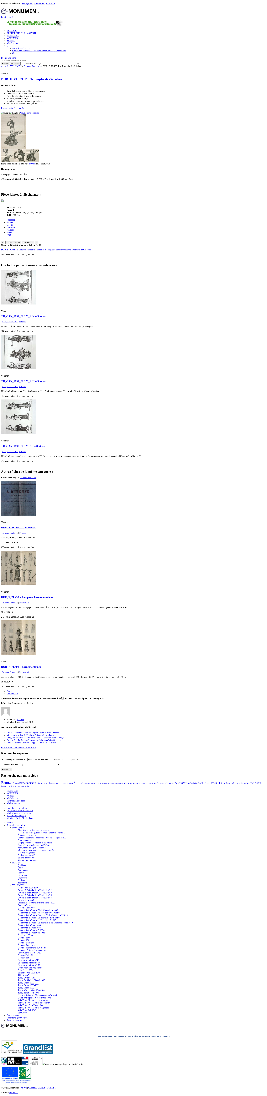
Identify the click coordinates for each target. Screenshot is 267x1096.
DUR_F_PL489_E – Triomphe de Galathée (31, 79)
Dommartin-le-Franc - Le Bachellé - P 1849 (37, 920)
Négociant (22, 875)
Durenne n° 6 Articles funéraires (32, 950)
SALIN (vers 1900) (206, 783)
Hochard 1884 (24, 958)
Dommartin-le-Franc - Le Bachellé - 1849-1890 (39, 918)
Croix (37, 783)
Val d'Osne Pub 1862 (27, 1010)
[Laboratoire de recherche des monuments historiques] (35, 1064)
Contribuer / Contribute (17, 808)
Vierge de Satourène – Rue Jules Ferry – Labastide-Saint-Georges (35, 738)
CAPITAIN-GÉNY (26, 783)
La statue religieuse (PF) (28, 960)
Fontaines (53, 783)
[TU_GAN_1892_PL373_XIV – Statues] (18, 304)
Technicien (22, 883)
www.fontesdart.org (21, 48)
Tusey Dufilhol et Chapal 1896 (31, 980)
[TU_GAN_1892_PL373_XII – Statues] (18, 433)
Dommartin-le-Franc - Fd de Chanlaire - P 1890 (39, 913)
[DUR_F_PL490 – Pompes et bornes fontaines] (18, 584)
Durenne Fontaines (32, 66)
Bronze (6, 782)
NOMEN (11, 40)
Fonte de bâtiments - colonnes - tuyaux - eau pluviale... (42, 838)
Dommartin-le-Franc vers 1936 (31, 933)
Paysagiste (22, 878)
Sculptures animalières (27, 855)
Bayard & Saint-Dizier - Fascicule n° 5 (35, 898)
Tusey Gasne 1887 (26, 983)
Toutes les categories (16, 825)
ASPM (24, 1088)
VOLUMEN (12, 38)
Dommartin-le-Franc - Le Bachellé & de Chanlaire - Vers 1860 (45, 923)
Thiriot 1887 (23, 975)
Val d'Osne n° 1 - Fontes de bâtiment (34, 1003)
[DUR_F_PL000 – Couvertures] (18, 515)
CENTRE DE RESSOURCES (42, 1088)
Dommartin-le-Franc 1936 (29, 928)
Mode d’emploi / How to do (19, 813)
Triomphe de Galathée (81, 250)
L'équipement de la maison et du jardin (35, 843)
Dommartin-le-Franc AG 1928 (31, 930)
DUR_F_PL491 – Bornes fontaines (21, 666)
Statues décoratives (62, 250)
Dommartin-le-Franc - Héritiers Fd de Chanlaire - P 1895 (43, 915)
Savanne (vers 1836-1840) (29, 973)
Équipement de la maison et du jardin (15, 786)
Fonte (78, 782)
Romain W (24, 602)
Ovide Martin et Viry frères (30, 968)
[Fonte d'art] (4, 1064)
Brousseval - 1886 (26, 900)
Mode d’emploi (13, 803)
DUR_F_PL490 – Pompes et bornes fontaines (27, 597)
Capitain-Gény (24, 905)
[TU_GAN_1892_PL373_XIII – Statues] (18, 368)
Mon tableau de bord (16, 801)
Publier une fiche (8, 17)
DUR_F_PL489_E (9, 250)
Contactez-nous (13, 1015)
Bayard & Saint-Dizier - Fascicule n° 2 (35, 890)
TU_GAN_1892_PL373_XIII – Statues (23, 381)
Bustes (15, 783)
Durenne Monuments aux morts (32, 948)
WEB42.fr (13, 1092)
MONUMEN (13, 35)
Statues (229, 783)
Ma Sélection (12, 798)
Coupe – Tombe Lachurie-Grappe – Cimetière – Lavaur (31, 743)
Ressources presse (15, 1020)
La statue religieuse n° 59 (29, 965)
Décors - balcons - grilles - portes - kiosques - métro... (41, 833)
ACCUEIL (12, 30)
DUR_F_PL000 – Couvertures (18, 527)
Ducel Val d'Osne (25, 935)
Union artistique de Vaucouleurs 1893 (34, 998)
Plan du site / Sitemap (16, 815)
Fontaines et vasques (45, 250)
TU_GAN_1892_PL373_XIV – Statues (23, 316)
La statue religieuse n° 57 (29, 963)
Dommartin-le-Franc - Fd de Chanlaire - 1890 (38, 910)
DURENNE (44, 783)
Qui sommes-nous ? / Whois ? (20, 810)
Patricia (32, 164)
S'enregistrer (27, 3)
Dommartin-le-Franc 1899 (29, 925)
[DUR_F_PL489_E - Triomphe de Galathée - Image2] (20, 161)
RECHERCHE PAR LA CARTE (22, 33)
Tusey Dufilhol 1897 (27, 978)
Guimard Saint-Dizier (27, 955)
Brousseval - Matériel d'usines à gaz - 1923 (36, 903)
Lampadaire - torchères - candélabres (34, 845)
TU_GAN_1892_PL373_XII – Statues (22, 446)
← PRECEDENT (13, 242)
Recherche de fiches (10, 64)
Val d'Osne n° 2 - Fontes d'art (31, 1005)
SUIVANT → (28, 242)
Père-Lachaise (192, 783)
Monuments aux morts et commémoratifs (36, 850)
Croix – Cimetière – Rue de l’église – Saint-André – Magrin (33, 733)
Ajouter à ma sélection (29, 113)
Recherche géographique (18, 1018)
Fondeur (21, 873)
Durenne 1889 (24, 940)
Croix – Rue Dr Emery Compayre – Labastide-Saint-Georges (33, 740)
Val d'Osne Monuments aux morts (33, 1000)
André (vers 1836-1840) (28, 888)
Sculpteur (220, 783)
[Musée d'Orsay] (14, 1064)
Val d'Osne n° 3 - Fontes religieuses (33, 1008)
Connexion (39, 3)
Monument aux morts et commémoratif (110, 783)
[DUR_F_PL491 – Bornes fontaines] (18, 654)
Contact (15, 53)
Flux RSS (50, 3)
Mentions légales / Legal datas (20, 818)
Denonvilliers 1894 (26, 908)
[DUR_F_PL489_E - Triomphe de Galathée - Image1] (7, 161)
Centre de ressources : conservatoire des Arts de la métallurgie (39, 50)
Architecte (22, 865)
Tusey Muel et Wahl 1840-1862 (32, 990)
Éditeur (21, 868)
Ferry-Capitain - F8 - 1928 (29, 953)
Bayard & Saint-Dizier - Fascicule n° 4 (35, 895)
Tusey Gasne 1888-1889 (28, 985)
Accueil (4, 66)
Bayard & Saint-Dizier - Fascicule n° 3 (35, 893)
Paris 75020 (180, 783)
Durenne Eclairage (26, 943)
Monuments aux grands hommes (139, 783)
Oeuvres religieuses (165, 783)
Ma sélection (12, 43)
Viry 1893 (22, 1013)
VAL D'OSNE (256, 783)
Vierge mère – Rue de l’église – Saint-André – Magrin (30, 735)
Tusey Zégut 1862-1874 (28, 993)
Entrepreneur (23, 870)
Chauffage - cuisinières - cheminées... (34, 830)
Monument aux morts (90, 783)
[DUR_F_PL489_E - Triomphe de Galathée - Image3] (32, 161)
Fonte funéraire (24, 840)
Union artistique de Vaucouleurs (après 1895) (37, 995)
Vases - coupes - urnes (27, 860)
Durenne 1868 (24, 938)
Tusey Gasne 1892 (10, 321)
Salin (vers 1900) (25, 970)
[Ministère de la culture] (25, 1064)
